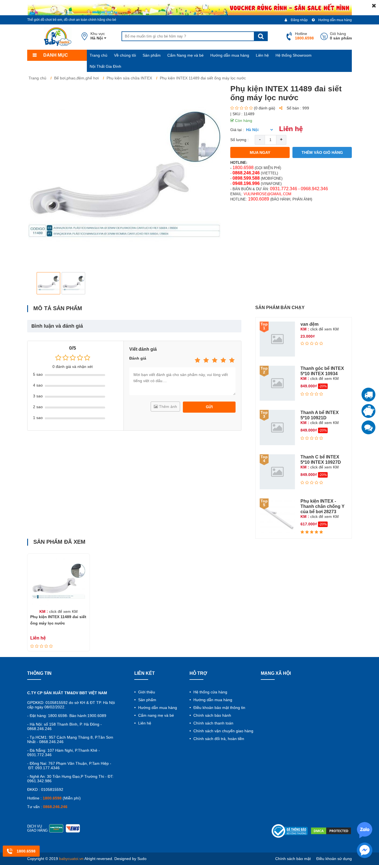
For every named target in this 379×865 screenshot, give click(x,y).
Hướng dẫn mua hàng (334, 20)
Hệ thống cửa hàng (209, 692)
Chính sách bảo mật (293, 858)
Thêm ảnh (167, 406)
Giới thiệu (146, 692)
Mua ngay (260, 152)
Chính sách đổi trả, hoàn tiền (218, 738)
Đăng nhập (299, 20)
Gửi (209, 407)
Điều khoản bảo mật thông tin (218, 707)
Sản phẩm (152, 55)
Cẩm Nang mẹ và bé (185, 55)
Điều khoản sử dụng (334, 858)
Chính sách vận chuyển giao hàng (222, 731)
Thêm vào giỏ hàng (322, 152)
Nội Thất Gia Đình (105, 66)
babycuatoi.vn (71, 858)
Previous (36, 283)
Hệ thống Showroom (294, 55)
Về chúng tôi (125, 55)
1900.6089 (258, 199)
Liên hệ (262, 55)
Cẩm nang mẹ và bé (155, 715)
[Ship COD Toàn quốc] (368, 395)
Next (213, 283)
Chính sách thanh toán (212, 723)
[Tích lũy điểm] (368, 411)
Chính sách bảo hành (211, 715)
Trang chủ (98, 55)
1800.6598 (243, 167)
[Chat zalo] (368, 427)
